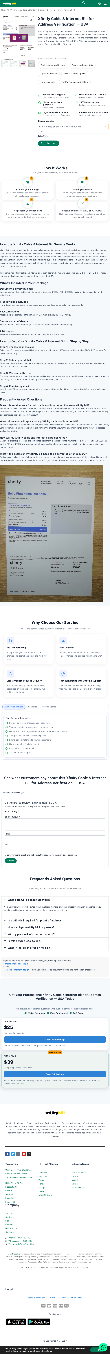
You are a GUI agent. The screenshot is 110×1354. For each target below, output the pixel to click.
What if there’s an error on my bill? (29, 947)
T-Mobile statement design (16, 969)
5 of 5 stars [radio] (37, 812)
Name (7, 834)
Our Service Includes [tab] (14, 707)
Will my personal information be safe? (31, 934)
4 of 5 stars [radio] (33, 812)
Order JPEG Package (55, 1039)
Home (3, 10)
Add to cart (49, 143)
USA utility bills (14, 10)
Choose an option (46, 121)
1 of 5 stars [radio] (21, 812)
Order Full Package (55, 1074)
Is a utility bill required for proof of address (35, 920)
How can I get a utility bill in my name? (31, 927)
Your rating (12, 811)
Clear (40, 131)
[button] (105, 3)
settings (48, 1351)
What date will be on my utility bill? (29, 899)
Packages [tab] (32, 707)
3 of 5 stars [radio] (29, 812)
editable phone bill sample (15, 963)
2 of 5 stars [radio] (25, 812)
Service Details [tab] (49, 707)
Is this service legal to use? (24, 941)
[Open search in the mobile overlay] (83, 2)
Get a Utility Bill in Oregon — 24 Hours (39, 10)
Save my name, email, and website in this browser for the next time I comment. (42, 855)
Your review (12, 816)
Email (7, 844)
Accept (97, 1350)
